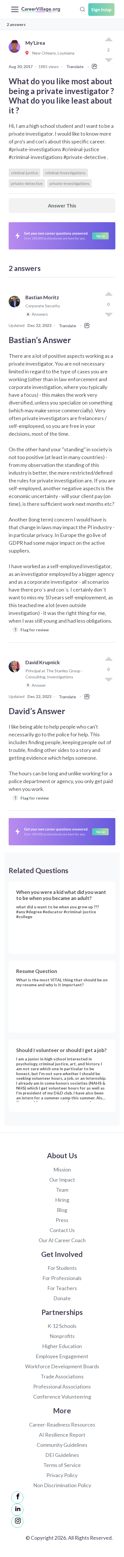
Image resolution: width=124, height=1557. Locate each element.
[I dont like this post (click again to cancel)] (108, 314)
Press (62, 1220)
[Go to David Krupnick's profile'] (16, 676)
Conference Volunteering (62, 1396)
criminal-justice (24, 172)
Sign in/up (101, 9)
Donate (62, 1298)
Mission (62, 1169)
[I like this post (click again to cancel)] (108, 40)
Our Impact (62, 1179)
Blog (62, 1210)
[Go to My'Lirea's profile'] (16, 53)
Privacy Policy (62, 1475)
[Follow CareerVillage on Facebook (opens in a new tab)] (17, 1497)
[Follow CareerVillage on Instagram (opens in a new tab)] (17, 1522)
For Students (62, 1268)
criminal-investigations (65, 172)
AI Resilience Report (62, 1434)
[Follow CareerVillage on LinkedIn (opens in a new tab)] (17, 1510)
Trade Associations (62, 1376)
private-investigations (69, 183)
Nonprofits (62, 1336)
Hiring (62, 1200)
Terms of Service (62, 1465)
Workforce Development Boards (62, 1366)
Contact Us (62, 1230)
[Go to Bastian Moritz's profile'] (16, 308)
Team (62, 1190)
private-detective (27, 183)
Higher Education (62, 1346)
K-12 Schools (62, 1326)
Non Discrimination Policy (62, 1485)
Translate (75, 66)
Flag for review (32, 629)
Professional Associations (62, 1386)
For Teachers (62, 1288)
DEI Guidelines (62, 1455)
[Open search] (82, 8)
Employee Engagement (62, 1356)
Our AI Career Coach (62, 1240)
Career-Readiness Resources (62, 1424)
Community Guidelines (62, 1445)
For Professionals (62, 1278)
